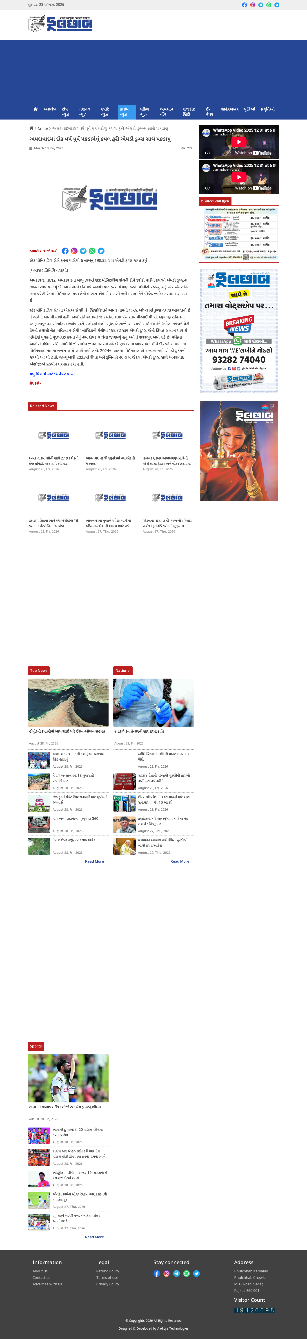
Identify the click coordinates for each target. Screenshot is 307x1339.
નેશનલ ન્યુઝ (84, 112)
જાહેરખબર (229, 109)
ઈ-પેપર (209, 112)
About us (40, 1271)
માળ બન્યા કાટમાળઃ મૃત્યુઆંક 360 (75, 819)
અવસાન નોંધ (166, 112)
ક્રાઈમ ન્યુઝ (124, 112)
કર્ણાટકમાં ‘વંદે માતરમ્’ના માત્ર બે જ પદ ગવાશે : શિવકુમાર (163, 822)
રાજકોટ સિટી (189, 112)
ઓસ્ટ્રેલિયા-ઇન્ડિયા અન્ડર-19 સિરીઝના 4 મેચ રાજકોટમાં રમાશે (80, 1176)
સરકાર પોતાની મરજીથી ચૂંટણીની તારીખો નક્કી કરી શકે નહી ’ (164, 779)
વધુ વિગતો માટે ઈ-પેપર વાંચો (52, 374)
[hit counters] (254, 1310)
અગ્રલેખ (50, 109)
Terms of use (107, 1277)
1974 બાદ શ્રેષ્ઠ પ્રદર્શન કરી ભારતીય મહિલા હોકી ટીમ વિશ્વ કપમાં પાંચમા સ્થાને (79, 1154)
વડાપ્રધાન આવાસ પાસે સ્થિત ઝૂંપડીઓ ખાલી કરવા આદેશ (162, 843)
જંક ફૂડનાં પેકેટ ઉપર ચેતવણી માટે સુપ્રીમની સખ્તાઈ (80, 800)
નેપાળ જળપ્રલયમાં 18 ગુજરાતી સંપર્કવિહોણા (73, 779)
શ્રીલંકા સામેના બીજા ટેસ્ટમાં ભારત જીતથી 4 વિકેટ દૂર (80, 1197)
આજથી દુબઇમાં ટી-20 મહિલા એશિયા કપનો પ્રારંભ (78, 1133)
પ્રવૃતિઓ (268, 109)
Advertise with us (47, 1284)
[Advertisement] (153, 71)
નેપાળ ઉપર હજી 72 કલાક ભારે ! (74, 840)
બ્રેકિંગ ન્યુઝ (144, 112)
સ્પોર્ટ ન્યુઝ (105, 112)
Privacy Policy (107, 1284)
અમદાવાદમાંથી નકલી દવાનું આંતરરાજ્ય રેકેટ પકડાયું (78, 757)
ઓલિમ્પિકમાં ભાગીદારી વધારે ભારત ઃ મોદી (163, 757)
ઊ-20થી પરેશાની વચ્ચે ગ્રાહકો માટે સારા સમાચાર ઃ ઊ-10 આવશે (164, 800)
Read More (94, 862)
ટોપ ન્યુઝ (65, 112)
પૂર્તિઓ (249, 109)
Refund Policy (107, 1271)
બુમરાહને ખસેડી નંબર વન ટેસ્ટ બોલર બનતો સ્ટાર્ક (76, 1219)
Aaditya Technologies (173, 1329)
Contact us (41, 1277)
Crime (43, 128)
